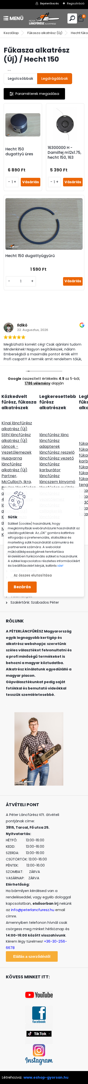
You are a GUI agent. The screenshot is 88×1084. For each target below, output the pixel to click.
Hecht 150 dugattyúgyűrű (30, 255)
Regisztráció (75, 3)
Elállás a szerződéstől (31, 956)
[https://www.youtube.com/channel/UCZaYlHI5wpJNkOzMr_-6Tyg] (39, 993)
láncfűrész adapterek (49, 443)
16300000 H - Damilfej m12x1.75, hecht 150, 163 (64, 152)
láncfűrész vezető (56, 458)
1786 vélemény (37, 383)
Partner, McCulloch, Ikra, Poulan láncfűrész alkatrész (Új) (18, 484)
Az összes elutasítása (33, 575)
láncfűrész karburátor (50, 467)
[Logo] (44, 18)
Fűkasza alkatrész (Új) (44, 33)
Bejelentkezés (49, 3)
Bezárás (22, 587)
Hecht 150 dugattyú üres (19, 152)
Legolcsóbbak (20, 78)
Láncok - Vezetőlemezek (16, 449)
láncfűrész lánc (54, 435)
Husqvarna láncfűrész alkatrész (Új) (14, 464)
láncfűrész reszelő (57, 452)
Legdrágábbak (54, 78)
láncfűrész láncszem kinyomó (57, 479)
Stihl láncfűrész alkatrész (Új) (16, 437)
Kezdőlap (11, 33)
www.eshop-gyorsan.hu (45, 1077)
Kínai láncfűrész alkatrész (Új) (16, 426)
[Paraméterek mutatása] (34, 94)
